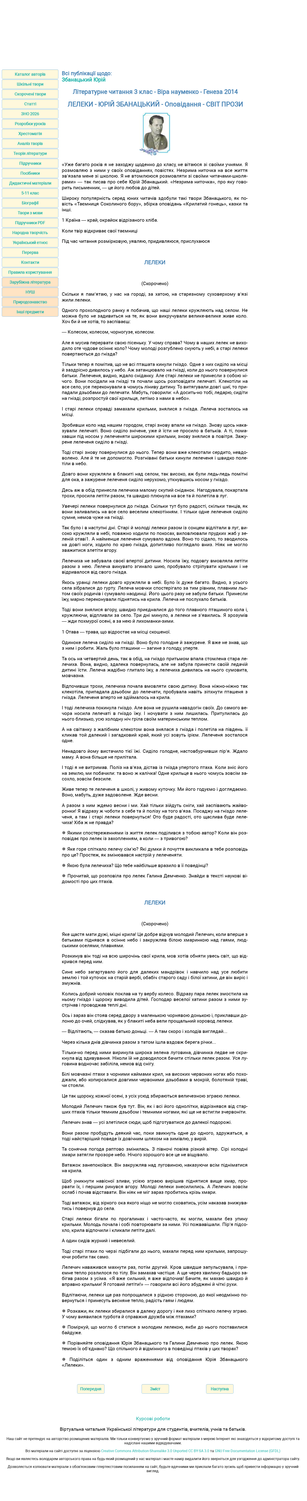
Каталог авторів (30, 74)
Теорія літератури (30, 153)
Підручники (30, 163)
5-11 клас (30, 193)
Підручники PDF (30, 222)
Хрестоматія (30, 133)
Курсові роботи (153, 1418)
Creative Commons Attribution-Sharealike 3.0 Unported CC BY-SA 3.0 (155, 1451)
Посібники (30, 173)
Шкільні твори (30, 84)
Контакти (30, 262)
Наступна (220, 1388)
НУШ (30, 292)
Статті (30, 103)
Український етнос (30, 242)
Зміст (155, 1388)
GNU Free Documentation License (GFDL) (247, 1451)
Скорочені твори (30, 94)
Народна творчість (30, 232)
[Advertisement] (153, 33)
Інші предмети (30, 311)
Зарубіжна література (30, 282)
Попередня (90, 1388)
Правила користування (30, 272)
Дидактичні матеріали (30, 183)
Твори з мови (30, 212)
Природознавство (30, 302)
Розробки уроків (30, 123)
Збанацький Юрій (84, 80)
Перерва (30, 252)
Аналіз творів (30, 143)
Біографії (30, 203)
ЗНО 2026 (30, 113)
